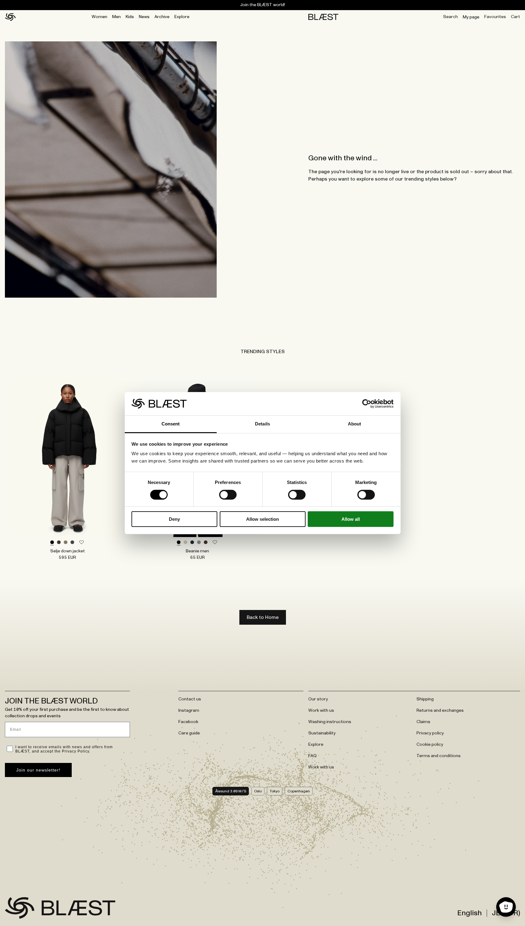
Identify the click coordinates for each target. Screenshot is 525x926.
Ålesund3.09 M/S (230, 791)
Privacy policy (430, 733)
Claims (423, 722)
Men (116, 17)
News (144, 17)
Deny (174, 519)
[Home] (10, 17)
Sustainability (322, 733)
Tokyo (275, 791)
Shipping (425, 699)
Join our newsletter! (38, 770)
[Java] (59, 542)
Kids (130, 17)
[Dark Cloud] (72, 542)
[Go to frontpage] (19, 908)
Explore (181, 17)
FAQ (312, 756)
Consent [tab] (171, 423)
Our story (318, 699)
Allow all (350, 519)
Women (99, 17)
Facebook (188, 722)
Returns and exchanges (440, 710)
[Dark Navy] (192, 542)
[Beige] (185, 542)
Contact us (189, 699)
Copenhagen (298, 791)
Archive (161, 17)
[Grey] (199, 542)
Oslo (258, 791)
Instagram (188, 710)
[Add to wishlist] (81, 542)
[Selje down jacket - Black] (67, 458)
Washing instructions (329, 722)
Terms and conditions (439, 756)
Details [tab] (262, 423)
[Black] (52, 542)
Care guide (189, 733)
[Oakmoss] (65, 542)
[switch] (228, 495)
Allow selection (262, 519)
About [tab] (354, 423)
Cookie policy (430, 744)
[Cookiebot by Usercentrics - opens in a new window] (367, 403)
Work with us (321, 710)
